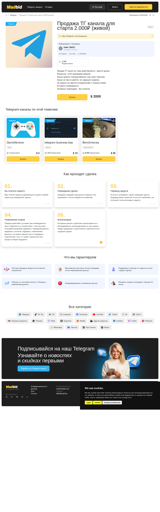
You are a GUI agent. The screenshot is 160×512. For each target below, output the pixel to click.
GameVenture (15, 142)
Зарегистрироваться (138, 7)
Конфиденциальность (39, 386)
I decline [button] (97, 402)
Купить (72, 97)
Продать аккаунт (35, 7)
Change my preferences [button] (112, 402)
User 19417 (69, 47)
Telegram (13, 15)
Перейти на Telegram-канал (33, 368)
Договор (34, 389)
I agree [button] (88, 402)
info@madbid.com (62, 389)
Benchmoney (90, 142)
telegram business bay (58, 142)
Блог (32, 391)
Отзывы (48, 7)
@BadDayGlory (62, 393)
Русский (98, 7)
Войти (115, 7)
